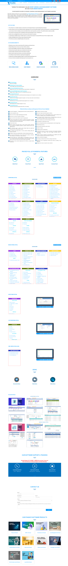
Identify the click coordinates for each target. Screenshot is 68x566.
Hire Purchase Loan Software (14, 562)
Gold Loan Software (28, 547)
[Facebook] (52, 1)
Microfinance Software (41, 532)
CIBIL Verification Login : (13, 346)
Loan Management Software (55, 532)
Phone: (36, 495)
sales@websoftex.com (52, 471)
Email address (19, 495)
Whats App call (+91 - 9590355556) (34, 471)
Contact (58, 2)
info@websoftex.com (21, 0)
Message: (18, 502)
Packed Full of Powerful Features (35, 151)
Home (21, 2)
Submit (49, 509)
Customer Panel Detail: (13, 320)
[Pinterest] (60, 1)
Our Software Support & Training (35, 455)
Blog (55, 2)
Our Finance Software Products (34, 517)
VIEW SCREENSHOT (57, 177)
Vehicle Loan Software (42, 547)
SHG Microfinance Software (15, 547)
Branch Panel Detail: (13, 244)
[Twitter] (54, 1)
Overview (25, 2)
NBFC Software (28, 532)
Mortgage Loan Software (55, 547)
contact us (34, 487)
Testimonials (42, 2)
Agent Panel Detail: (12, 294)
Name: (18, 492)
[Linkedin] (58, 1)
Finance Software (14, 532)
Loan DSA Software (28, 562)
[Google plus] (56, 1)
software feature (31, 2)
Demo (37, 2)
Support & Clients (49, 2)
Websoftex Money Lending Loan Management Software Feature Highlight (34, 108)
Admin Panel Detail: (12, 177)
